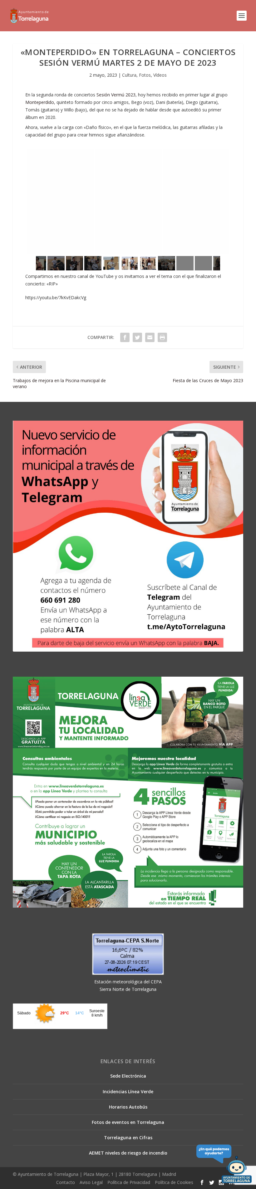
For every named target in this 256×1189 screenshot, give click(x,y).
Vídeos (160, 75)
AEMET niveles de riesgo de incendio (128, 1153)
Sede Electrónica (128, 1076)
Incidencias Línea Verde (128, 1091)
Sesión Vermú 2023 (115, 95)
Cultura (129, 75)
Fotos (145, 75)
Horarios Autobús (128, 1107)
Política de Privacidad (128, 1182)
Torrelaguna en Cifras (128, 1137)
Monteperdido (39, 102)
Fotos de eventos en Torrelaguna (128, 1122)
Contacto (65, 1182)
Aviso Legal (91, 1182)
